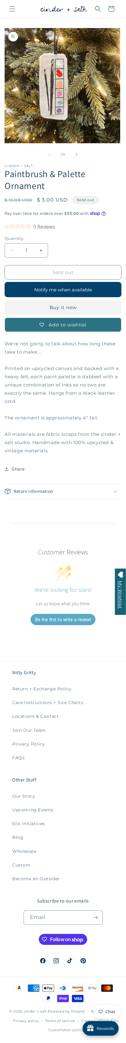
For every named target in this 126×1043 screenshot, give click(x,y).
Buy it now (63, 307)
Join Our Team (29, 730)
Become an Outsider (36, 878)
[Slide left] (49, 154)
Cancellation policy (65, 1030)
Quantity (14, 238)
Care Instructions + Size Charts (47, 702)
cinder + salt (35, 1011)
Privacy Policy (28, 744)
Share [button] (18, 469)
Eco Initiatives (28, 823)
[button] (12, 9)
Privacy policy (26, 1021)
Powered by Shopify (66, 1011)
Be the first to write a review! (63, 619)
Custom (21, 865)
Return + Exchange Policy (41, 689)
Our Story (23, 796)
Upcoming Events (33, 810)
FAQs (18, 757)
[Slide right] (76, 154)
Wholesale (24, 851)
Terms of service (60, 1021)
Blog (17, 837)
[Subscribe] (95, 917)
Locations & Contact (35, 716)
